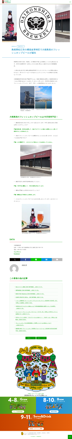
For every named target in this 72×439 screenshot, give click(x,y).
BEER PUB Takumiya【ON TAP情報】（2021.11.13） (30, 293)
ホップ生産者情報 (18, 411)
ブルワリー (21, 46)
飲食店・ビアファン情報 (36, 428)
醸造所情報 (54, 411)
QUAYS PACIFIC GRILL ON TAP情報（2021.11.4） (30, 297)
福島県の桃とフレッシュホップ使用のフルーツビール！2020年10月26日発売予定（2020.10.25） (36, 329)
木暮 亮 (24, 265)
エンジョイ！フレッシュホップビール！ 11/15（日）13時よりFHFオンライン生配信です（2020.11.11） (37, 313)
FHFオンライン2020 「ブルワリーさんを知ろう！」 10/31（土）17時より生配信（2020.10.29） (36, 318)
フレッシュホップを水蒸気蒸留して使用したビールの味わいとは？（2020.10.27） (33, 324)
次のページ (41, 338)
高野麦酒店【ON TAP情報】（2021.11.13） (27, 290)
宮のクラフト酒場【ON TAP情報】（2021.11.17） (29, 287)
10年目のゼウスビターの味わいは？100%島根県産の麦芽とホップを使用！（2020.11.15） (36, 307)
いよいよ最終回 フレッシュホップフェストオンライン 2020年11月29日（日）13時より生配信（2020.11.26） (37, 301)
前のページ (31, 338)
